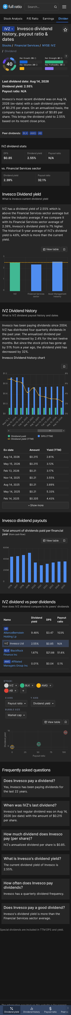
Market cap (15, 715)
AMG (33, 133)
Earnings (48, 18)
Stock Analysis (13, 18)
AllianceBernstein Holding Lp (14, 632)
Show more (37, 505)
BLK (25, 133)
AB (40, 133)
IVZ (7, 29)
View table (52, 249)
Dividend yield (41, 703)
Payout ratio (15, 703)
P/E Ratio (32, 18)
